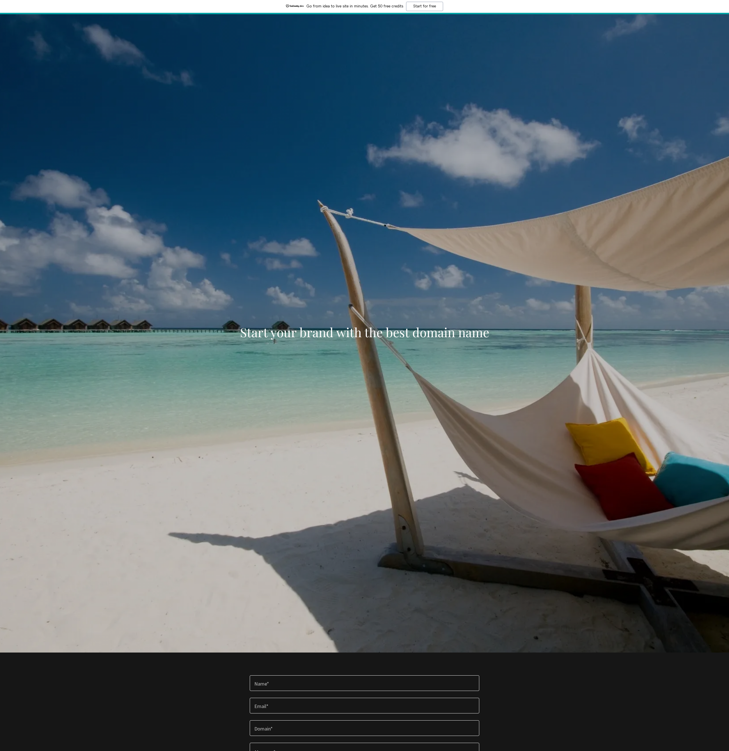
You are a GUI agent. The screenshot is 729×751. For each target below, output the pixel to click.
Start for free (424, 6)
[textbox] (364, 683)
